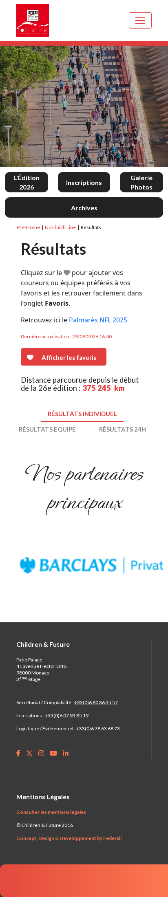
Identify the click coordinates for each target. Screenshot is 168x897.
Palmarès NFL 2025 (98, 319)
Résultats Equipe (47, 429)
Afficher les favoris (69, 357)
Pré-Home (28, 227)
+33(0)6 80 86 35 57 (96, 702)
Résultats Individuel (82, 413)
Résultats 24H (122, 429)
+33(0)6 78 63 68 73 (98, 728)
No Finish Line (60, 227)
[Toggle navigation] (140, 20)
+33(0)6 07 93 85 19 (66, 715)
